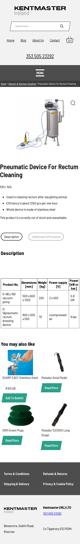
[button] (73, 103)
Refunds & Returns (55, 474)
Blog (23, 40)
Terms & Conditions (16, 474)
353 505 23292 (40, 56)
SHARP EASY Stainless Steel (20, 377)
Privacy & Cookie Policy (58, 484)
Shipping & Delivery (16, 484)
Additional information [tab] (46, 237)
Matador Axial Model (54, 377)
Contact (55, 40)
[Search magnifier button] (61, 26)
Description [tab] (11, 237)
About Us (38, 40)
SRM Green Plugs (13, 430)
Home (10, 40)
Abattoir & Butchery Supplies (22, 83)
